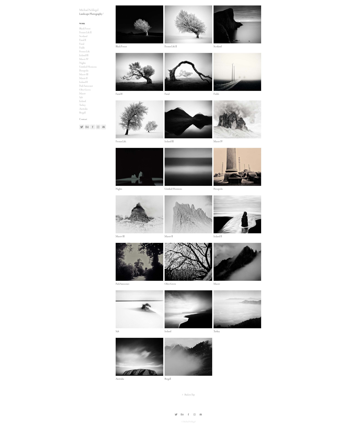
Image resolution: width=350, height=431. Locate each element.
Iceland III (83, 55)
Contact (83, 119)
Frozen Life (84, 51)
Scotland (83, 36)
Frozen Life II (85, 32)
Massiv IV (83, 59)
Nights (82, 63)
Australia (83, 108)
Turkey (82, 105)
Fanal (81, 43)
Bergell (82, 112)
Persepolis (83, 70)
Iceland (82, 101)
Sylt (81, 97)
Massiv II (83, 78)
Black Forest (84, 28)
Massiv (82, 93)
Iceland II (83, 82)
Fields (82, 47)
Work (82, 24)
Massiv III (83, 74)
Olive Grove (85, 89)
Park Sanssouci (86, 85)
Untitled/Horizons (88, 66)
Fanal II (82, 40)
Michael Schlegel (88, 10)
